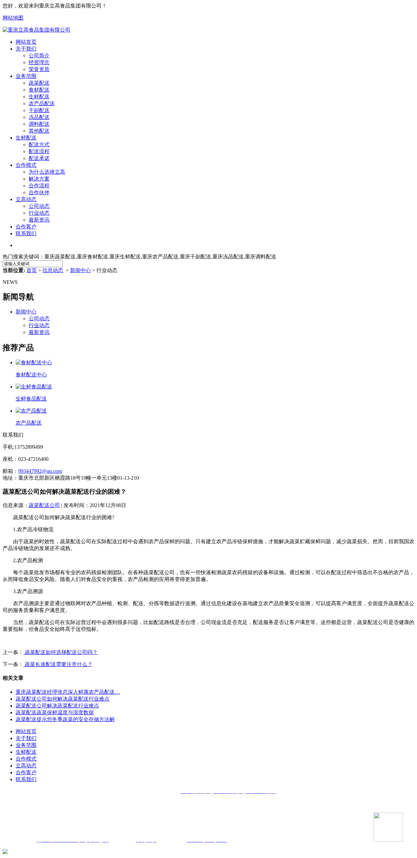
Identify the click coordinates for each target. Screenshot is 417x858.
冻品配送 (39, 117)
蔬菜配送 (39, 83)
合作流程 (39, 185)
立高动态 (26, 199)
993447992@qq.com (40, 471)
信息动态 (52, 270)
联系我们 (26, 233)
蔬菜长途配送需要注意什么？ (58, 664)
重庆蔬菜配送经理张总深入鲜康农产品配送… (68, 692)
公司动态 (39, 206)
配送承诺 (39, 158)
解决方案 (39, 179)
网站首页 (26, 42)
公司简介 (39, 55)
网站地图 (13, 18)
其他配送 (39, 131)
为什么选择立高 (47, 172)
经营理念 (39, 62)
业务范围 (26, 76)
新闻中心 (80, 270)
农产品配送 (42, 103)
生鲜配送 (39, 96)
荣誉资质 (39, 69)
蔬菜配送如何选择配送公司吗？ (60, 652)
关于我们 (26, 48)
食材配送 (39, 90)
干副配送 (39, 110)
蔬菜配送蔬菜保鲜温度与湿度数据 (55, 712)
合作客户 (26, 226)
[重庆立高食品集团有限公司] (36, 30)
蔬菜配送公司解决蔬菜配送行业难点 (57, 705)
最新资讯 (39, 220)
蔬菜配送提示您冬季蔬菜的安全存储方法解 (65, 719)
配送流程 (39, 151)
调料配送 (39, 124)
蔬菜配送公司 (44, 505)
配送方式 (39, 144)
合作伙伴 (39, 192)
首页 (31, 270)
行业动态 (39, 213)
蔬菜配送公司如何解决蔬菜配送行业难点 (62, 699)
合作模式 (26, 165)
